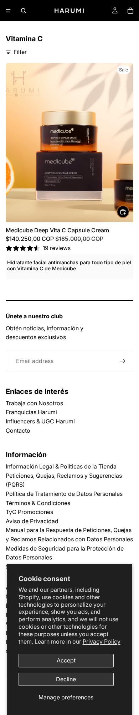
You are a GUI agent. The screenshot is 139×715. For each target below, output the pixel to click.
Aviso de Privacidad (32, 521)
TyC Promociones (29, 511)
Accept (66, 660)
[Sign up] (122, 361)
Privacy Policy (101, 641)
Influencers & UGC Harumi (40, 421)
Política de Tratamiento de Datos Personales (64, 493)
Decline (66, 679)
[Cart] (130, 10)
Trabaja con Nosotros (34, 403)
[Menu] (8, 10)
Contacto (18, 430)
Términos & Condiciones (38, 503)
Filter (20, 51)
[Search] (23, 10)
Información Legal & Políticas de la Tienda (61, 466)
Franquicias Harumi (31, 412)
